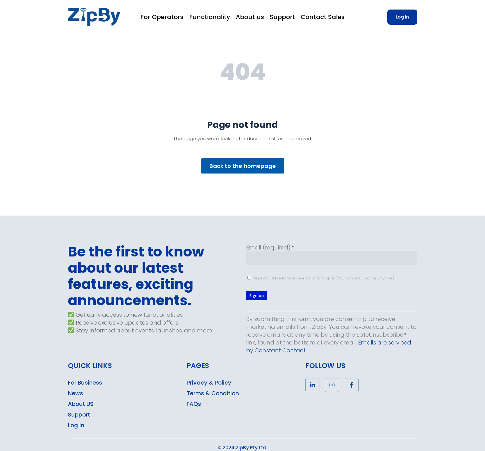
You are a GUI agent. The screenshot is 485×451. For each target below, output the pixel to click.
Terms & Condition (213, 393)
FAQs (194, 404)
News (75, 393)
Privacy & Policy (209, 383)
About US (80, 404)
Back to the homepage (242, 166)
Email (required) (270, 247)
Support (79, 414)
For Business (85, 383)
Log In (76, 425)
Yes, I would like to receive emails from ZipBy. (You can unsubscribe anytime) (323, 278)
